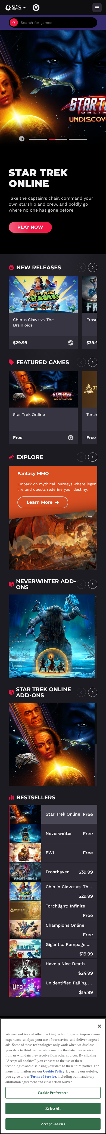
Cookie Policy (53, 1071)
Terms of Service (43, 1076)
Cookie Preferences (53, 1093)
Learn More (39, 502)
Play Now (30, 227)
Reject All (52, 1108)
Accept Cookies (53, 1124)
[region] (53, 1076)
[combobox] (57, 22)
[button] (15, 7)
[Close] (99, 1026)
